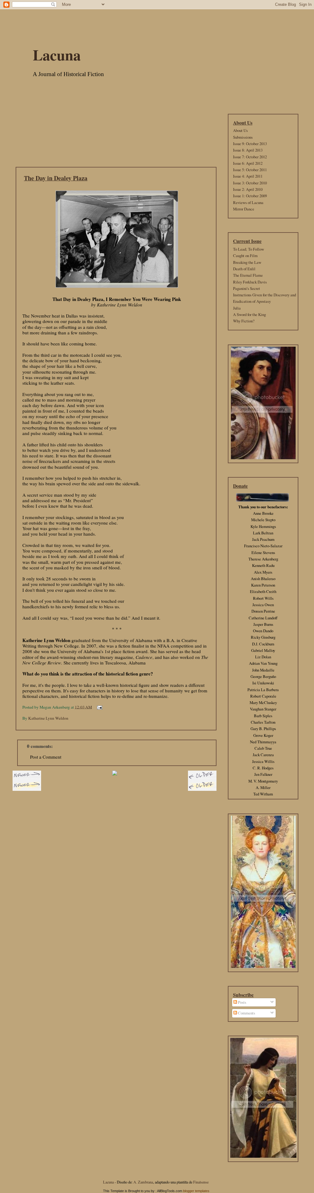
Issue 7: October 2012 (250, 157)
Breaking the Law (247, 262)
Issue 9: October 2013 (250, 143)
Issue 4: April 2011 (247, 176)
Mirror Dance (243, 209)
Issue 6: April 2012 (247, 163)
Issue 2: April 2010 (247, 189)
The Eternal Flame (248, 275)
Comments (246, 1013)
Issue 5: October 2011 (250, 169)
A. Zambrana (143, 1182)
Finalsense (201, 1182)
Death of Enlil (244, 268)
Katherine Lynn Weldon (48, 718)
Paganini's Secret (246, 288)
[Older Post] (202, 781)
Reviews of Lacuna (248, 202)
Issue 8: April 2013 (247, 150)
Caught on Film (245, 255)
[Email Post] (98, 707)
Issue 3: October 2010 (250, 183)
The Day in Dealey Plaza (55, 178)
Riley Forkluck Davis (250, 282)
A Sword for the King (249, 314)
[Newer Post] (27, 781)
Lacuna (57, 55)
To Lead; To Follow (248, 249)
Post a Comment (45, 757)
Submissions (243, 137)
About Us (240, 130)
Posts (241, 1002)
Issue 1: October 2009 (250, 195)
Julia (237, 308)
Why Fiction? (244, 321)
